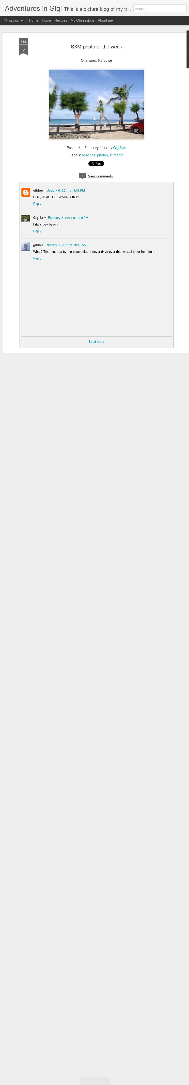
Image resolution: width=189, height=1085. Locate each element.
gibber (38, 190)
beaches (88, 154)
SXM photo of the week (96, 46)
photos (102, 154)
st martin (116, 154)
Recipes (61, 20)
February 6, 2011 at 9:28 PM (68, 217)
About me (105, 20)
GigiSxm (119, 147)
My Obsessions (82, 20)
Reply (37, 203)
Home (33, 20)
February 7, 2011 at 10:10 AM (66, 244)
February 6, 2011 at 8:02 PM (65, 190)
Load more (96, 341)
